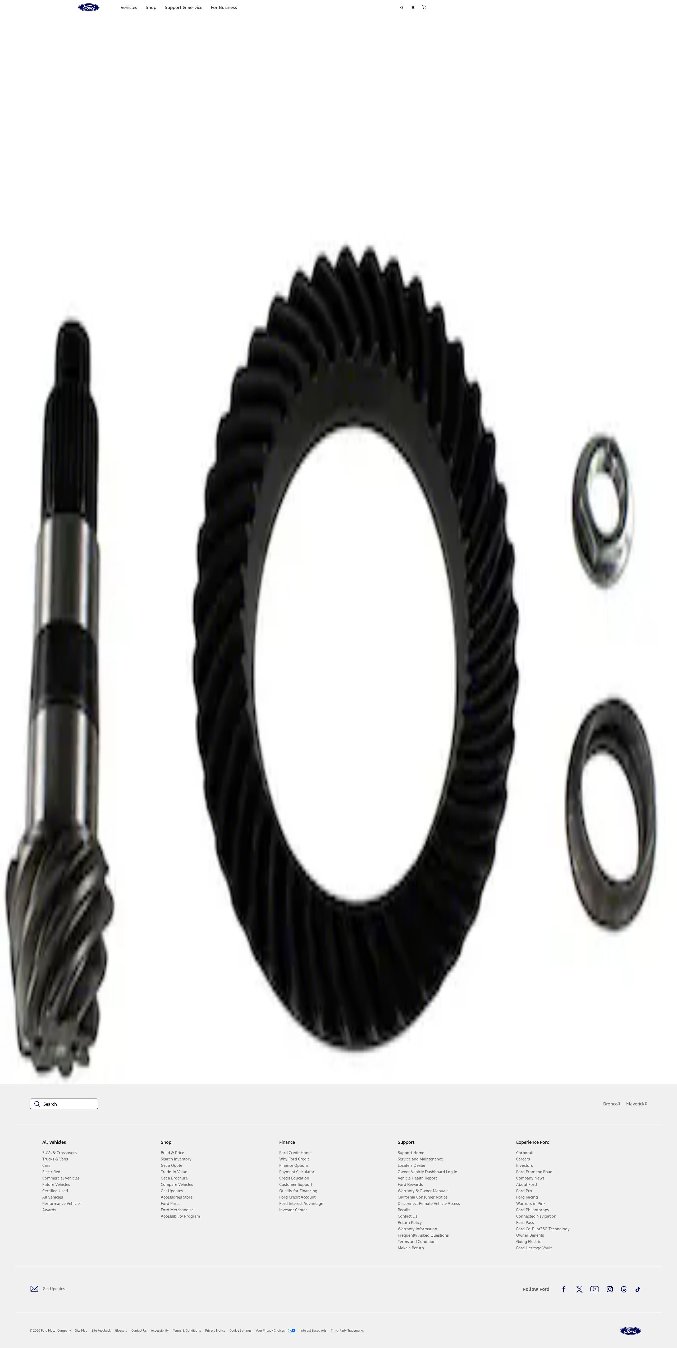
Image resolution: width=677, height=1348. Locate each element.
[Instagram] (610, 1289)
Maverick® (636, 1104)
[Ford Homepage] (630, 1331)
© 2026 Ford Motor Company (50, 1330)
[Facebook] (565, 1289)
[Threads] (624, 1289)
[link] (81, 1330)
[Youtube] (594, 1289)
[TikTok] (638, 1289)
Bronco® (612, 1104)
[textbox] (64, 1104)
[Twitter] (579, 1289)
